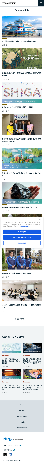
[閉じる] (40, 219)
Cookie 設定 (22, 243)
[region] (22, 232)
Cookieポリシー (24, 226)
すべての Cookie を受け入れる (22, 237)
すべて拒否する (22, 232)
